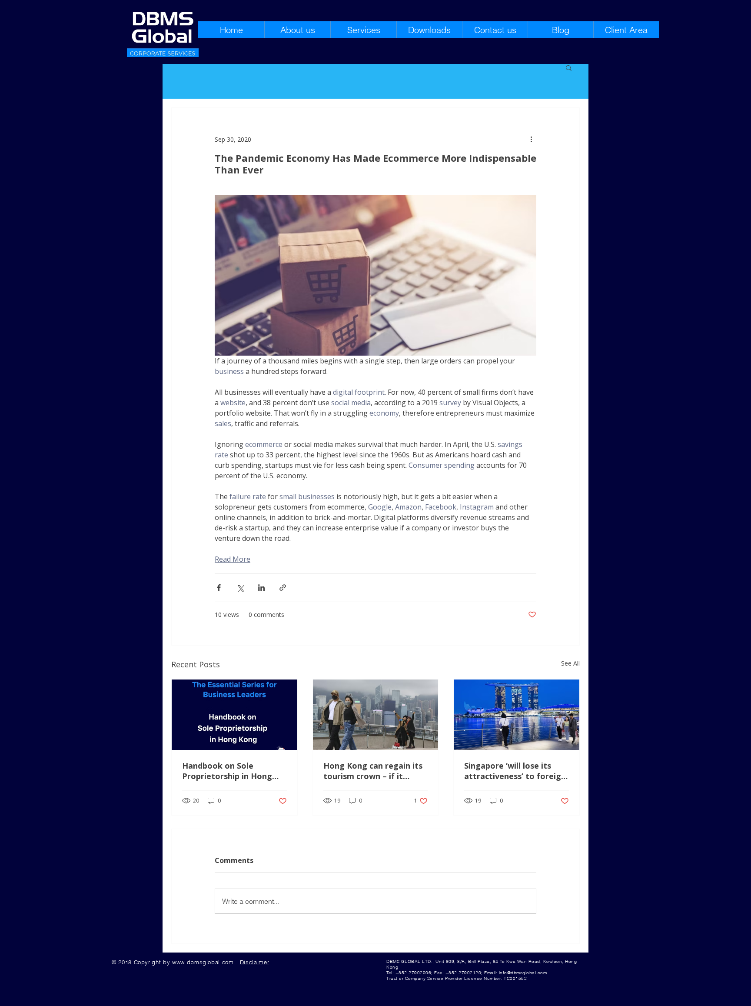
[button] (569, 67)
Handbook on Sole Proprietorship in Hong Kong (227, 770)
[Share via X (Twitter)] (240, 587)
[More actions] (531, 139)
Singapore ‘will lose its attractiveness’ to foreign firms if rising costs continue (515, 770)
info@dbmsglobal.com (523, 973)
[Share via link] (283, 587)
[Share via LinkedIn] (261, 587)
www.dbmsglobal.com (203, 962)
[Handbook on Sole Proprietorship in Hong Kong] (234, 715)
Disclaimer (254, 962)
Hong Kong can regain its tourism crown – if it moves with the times (372, 770)
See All (570, 663)
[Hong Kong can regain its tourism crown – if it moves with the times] (376, 715)
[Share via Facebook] (219, 587)
